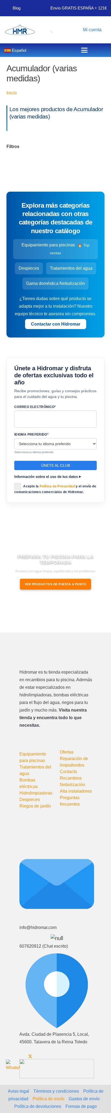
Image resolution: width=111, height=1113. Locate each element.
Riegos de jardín (35, 806)
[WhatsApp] (13, 1067)
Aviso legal (18, 1091)
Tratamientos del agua (71, 268)
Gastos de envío (84, 1098)
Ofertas (67, 752)
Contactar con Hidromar (55, 324)
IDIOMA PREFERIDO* (31, 434)
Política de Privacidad (57, 486)
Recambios (71, 778)
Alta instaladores (76, 791)
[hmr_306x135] (19, 30)
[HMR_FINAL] (47, 651)
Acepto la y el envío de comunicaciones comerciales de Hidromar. (55, 489)
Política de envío (48, 1098)
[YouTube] (39, 1056)
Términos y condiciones (56, 1091)
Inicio (11, 93)
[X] (30, 1056)
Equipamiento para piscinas (55, 249)
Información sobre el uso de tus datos (46, 477)
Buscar (42, 29)
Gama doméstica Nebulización (55, 283)
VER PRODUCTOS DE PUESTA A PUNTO (55, 584)
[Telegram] (56, 1056)
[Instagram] (48, 1056)
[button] (91, 29)
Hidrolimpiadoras (35, 793)
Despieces (29, 268)
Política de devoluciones (37, 1106)
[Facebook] (21, 1056)
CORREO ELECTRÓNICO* (35, 407)
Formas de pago (81, 1106)
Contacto (68, 771)
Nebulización (72, 784)
